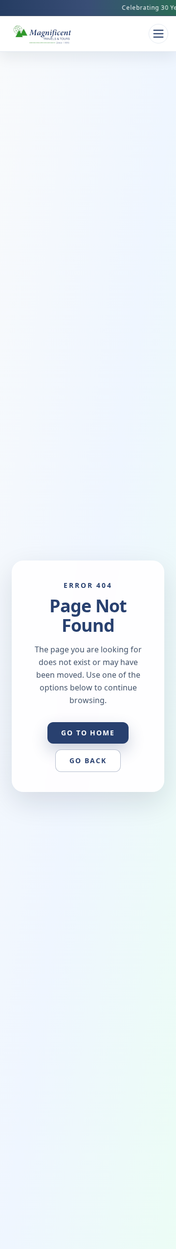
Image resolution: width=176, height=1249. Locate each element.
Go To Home (88, 732)
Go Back (88, 760)
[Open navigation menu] (158, 33)
